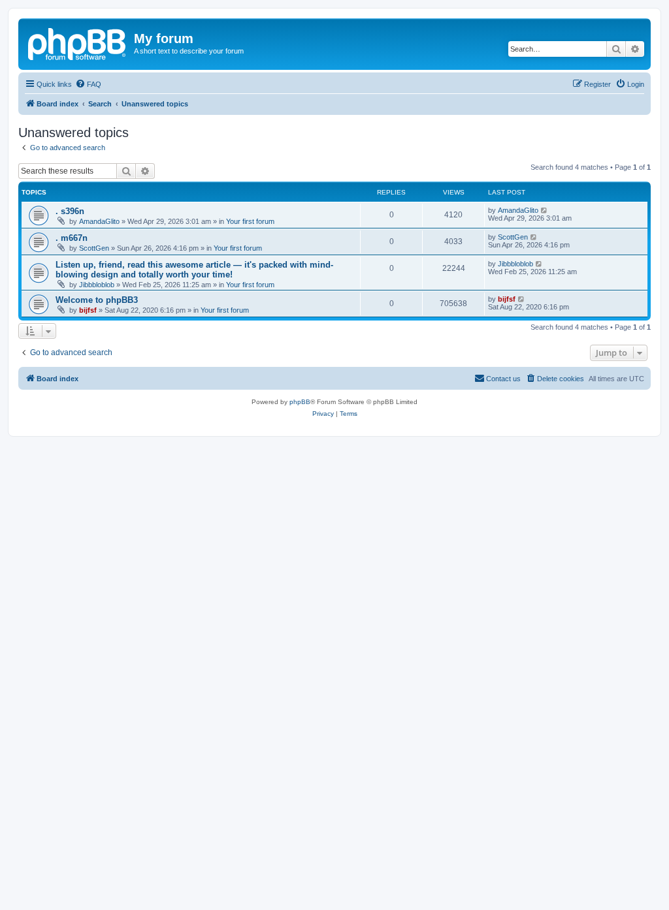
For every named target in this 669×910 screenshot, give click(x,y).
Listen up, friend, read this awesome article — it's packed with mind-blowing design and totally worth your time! (194, 269)
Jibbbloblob (96, 285)
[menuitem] (88, 84)
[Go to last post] (544, 210)
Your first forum (250, 221)
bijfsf (88, 310)
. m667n (72, 238)
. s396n (70, 211)
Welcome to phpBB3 (97, 300)
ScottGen (94, 248)
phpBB (299, 401)
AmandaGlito (99, 221)
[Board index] (78, 42)
